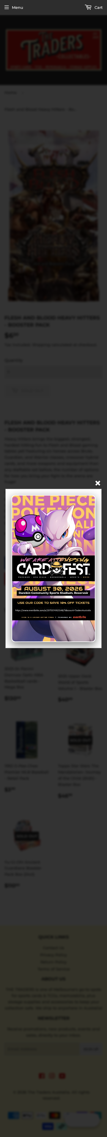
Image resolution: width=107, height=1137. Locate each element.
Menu (17, 7)
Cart (98, 7)
